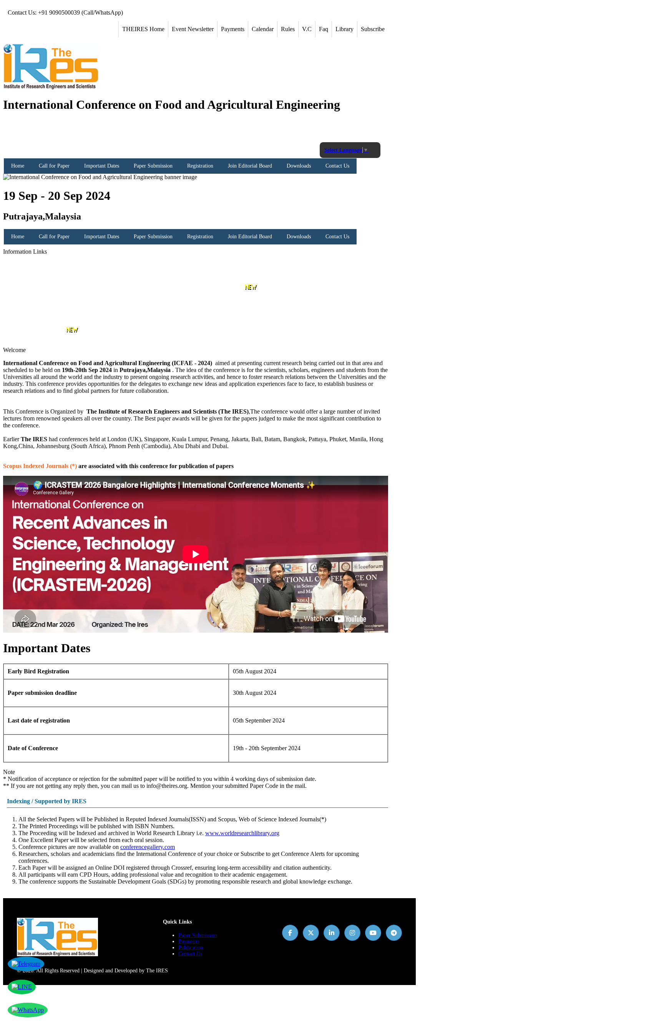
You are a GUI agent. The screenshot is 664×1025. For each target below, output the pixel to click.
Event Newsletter (193, 29)
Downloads (299, 166)
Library (344, 29)
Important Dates (101, 166)
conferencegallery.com (147, 847)
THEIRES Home (143, 29)
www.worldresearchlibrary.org (242, 833)
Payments (232, 29)
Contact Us (337, 166)
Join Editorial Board (250, 166)
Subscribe (373, 29)
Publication (190, 947)
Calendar (263, 29)
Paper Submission (153, 166)
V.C (307, 29)
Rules (288, 29)
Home (17, 166)
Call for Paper (54, 166)
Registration (200, 166)
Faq (323, 29)
